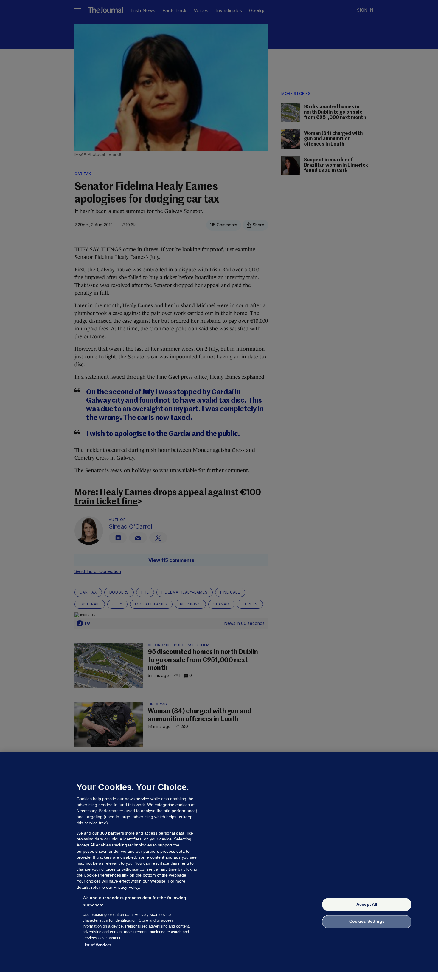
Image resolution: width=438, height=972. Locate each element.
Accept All (366, 904)
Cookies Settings (367, 921)
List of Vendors (97, 945)
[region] (219, 862)
